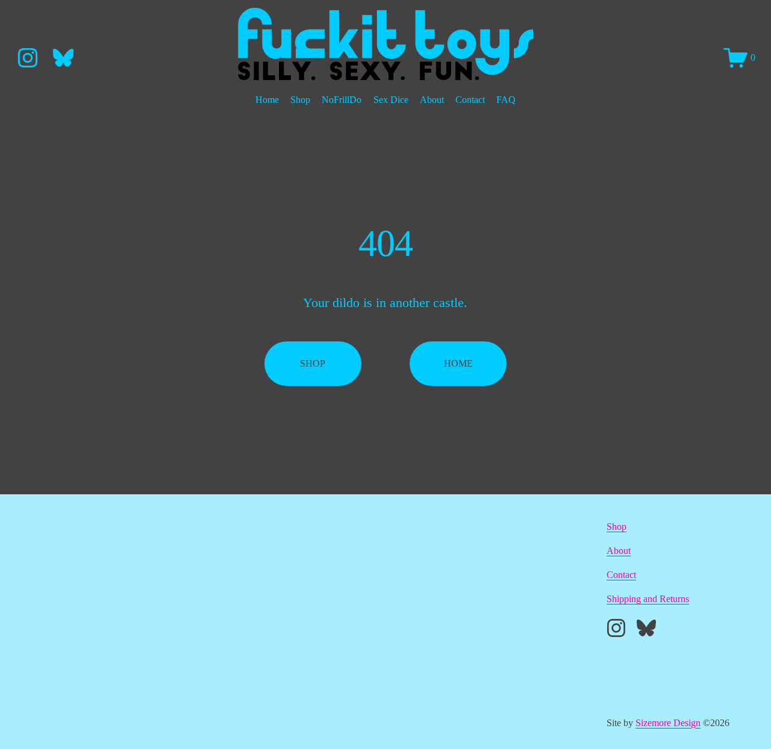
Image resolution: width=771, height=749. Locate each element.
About (432, 100)
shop (312, 363)
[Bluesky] (63, 58)
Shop (300, 100)
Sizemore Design (668, 723)
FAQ (506, 100)
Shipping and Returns (648, 599)
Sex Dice (390, 100)
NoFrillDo (341, 100)
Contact (470, 100)
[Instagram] (28, 58)
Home (267, 100)
